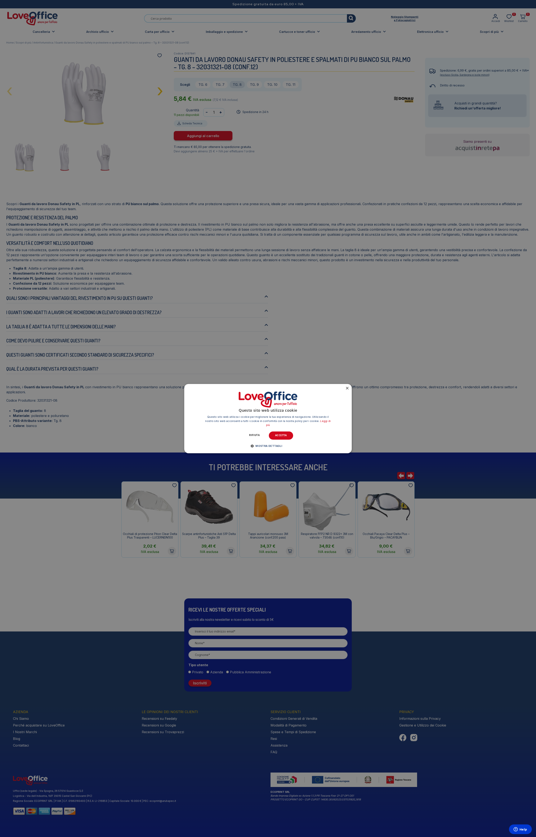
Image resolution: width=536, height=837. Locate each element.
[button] (268, 446)
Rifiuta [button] (254, 435)
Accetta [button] (281, 435)
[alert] (268, 418)
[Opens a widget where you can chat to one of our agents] (520, 829)
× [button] (347, 388)
